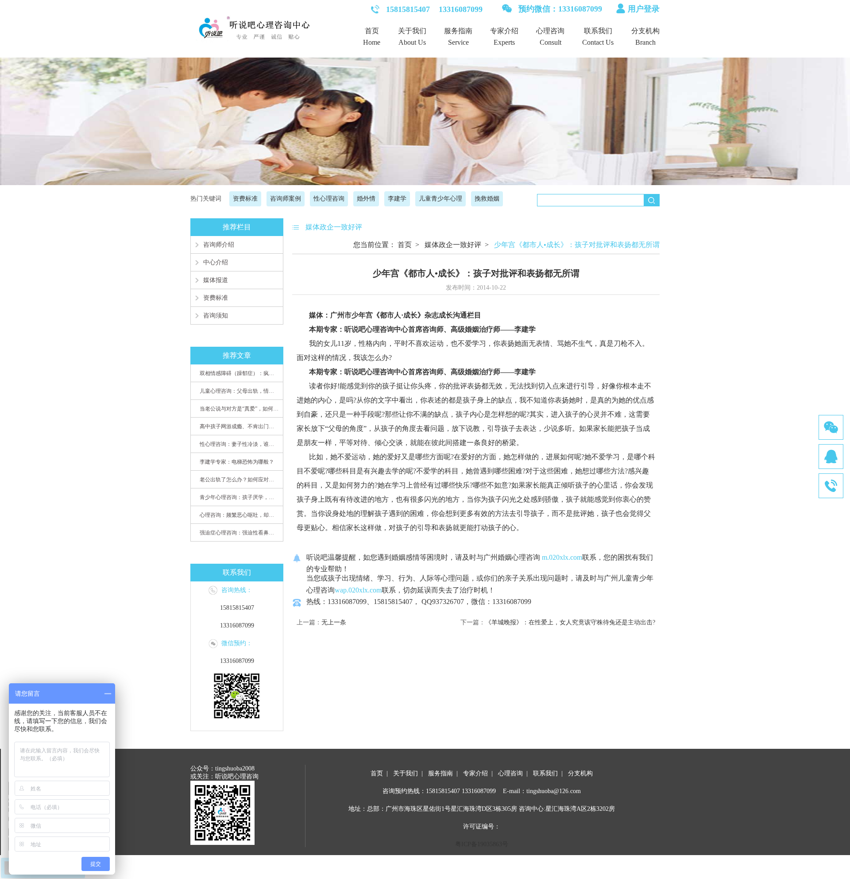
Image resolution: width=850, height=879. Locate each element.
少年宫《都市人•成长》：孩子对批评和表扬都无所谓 (577, 244)
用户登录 (644, 9)
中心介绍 (215, 262)
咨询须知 (215, 315)
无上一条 (333, 622)
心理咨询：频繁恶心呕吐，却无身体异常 (239, 515)
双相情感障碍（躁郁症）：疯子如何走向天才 (239, 373)
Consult (550, 42)
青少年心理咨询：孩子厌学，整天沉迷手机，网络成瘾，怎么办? (239, 497)
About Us (412, 42)
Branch (645, 42)
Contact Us (598, 42)
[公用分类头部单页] (425, 118)
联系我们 (598, 31)
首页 (372, 31)
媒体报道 (215, 280)
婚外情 (366, 198)
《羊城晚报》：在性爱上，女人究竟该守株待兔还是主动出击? (570, 622)
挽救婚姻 (487, 198)
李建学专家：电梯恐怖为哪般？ (237, 462)
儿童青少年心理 (440, 198)
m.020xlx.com (561, 557)
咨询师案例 (285, 198)
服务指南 (458, 31)
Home (371, 42)
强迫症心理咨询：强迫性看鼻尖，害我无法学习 (239, 533)
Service (458, 42)
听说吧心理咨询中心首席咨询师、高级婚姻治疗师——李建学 (440, 329)
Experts (504, 42)
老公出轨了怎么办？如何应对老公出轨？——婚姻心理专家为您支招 (239, 479)
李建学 (397, 198)
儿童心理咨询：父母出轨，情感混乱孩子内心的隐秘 (239, 391)
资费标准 (245, 198)
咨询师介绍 (218, 244)
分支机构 (645, 31)
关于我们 (412, 31)
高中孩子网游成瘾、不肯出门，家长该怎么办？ (239, 426)
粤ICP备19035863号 (481, 844)
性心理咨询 (328, 198)
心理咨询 (550, 31)
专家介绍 (504, 31)
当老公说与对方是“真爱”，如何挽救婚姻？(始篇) (239, 409)
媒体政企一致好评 (453, 244)
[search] (651, 200)
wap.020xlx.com (358, 590)
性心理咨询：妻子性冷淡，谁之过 (239, 444)
